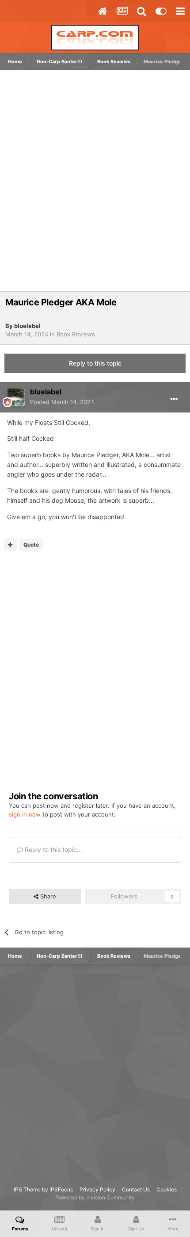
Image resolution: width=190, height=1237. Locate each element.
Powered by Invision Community (95, 1197)
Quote (31, 544)
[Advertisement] (95, 185)
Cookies (166, 1189)
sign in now (25, 814)
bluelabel (27, 325)
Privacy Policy (97, 1189)
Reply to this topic (95, 363)
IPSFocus (61, 1189)
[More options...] (174, 399)
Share (47, 896)
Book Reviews (76, 334)
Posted (62, 401)
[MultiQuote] (10, 545)
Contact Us (136, 1189)
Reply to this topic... (52, 849)
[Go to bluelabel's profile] (16, 397)
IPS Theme (27, 1189)
